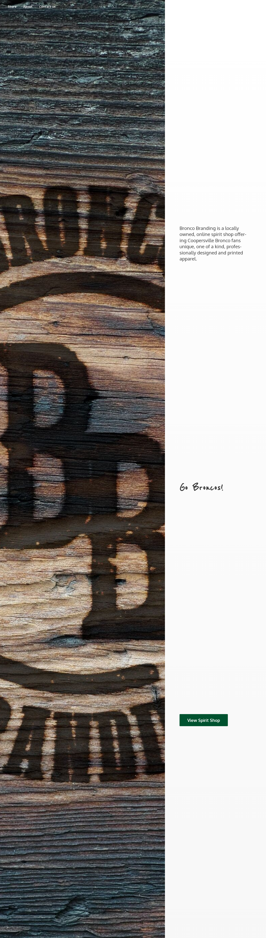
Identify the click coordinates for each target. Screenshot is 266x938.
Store (12, 7)
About (28, 7)
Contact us (47, 7)
